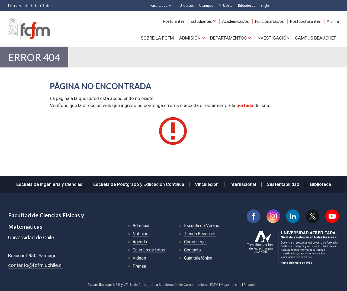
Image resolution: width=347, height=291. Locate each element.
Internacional (242, 184)
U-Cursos (187, 5)
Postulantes (174, 21)
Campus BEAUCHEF (315, 38)
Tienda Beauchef (200, 233)
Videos (139, 258)
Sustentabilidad (283, 184)
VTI (126, 285)
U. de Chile (138, 285)
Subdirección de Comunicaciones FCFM (188, 285)
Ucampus (206, 5)
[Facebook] (253, 216)
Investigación (273, 38)
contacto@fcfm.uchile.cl (35, 265)
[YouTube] (332, 216)
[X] (312, 216)
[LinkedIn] (293, 216)
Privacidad (251, 285)
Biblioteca (320, 184)
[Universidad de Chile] (29, 5)
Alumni (333, 21)
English (266, 5)
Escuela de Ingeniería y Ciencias (49, 184)
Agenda (140, 241)
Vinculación (207, 184)
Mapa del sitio (231, 285)
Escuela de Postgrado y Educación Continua (138, 184)
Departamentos (228, 38)
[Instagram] (273, 216)
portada (244, 105)
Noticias (140, 233)
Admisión (190, 38)
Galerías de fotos (149, 250)
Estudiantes (201, 21)
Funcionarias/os (269, 21)
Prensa (139, 266)
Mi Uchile (226, 5)
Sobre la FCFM (157, 38)
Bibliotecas (246, 5)
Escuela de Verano (201, 225)
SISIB (116, 285)
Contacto (192, 250)
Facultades (158, 5)
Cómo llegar (195, 241)
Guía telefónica (198, 258)
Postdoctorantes (305, 21)
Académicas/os (235, 21)
